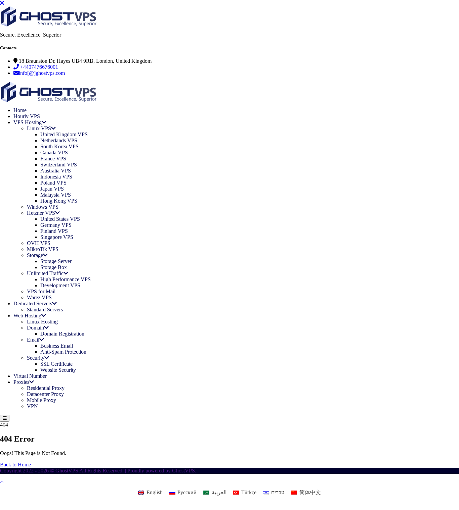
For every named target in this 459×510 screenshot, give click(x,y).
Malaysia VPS (55, 195)
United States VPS (60, 219)
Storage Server (56, 261)
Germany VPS (56, 225)
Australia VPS (55, 170)
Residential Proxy (46, 388)
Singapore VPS (56, 237)
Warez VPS (39, 297)
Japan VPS (52, 189)
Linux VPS (39, 128)
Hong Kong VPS (58, 201)
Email (33, 340)
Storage (35, 255)
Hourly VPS (26, 116)
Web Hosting (27, 315)
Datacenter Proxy (45, 394)
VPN (32, 406)
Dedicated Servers (32, 303)
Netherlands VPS (58, 140)
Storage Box (53, 267)
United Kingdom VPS (64, 134)
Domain (35, 327)
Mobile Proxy (41, 400)
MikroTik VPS (42, 249)
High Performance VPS (65, 279)
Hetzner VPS (41, 213)
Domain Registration (62, 334)
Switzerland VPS (58, 164)
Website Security (58, 370)
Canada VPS (54, 152)
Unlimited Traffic (45, 273)
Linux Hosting (42, 321)
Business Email (56, 346)
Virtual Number (30, 376)
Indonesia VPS (56, 177)
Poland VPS (53, 183)
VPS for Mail (41, 291)
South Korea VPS (59, 146)
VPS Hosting (27, 122)
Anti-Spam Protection (63, 352)
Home (20, 110)
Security (35, 358)
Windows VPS (42, 207)
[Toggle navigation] (4, 418)
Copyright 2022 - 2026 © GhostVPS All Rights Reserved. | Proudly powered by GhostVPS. (98, 470)
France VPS (53, 158)
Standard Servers (45, 309)
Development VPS (60, 285)
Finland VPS (54, 231)
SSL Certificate (56, 364)
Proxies (21, 382)
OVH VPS (38, 243)
